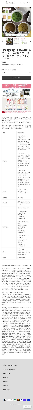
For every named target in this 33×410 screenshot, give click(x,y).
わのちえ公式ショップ (18, 404)
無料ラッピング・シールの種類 (9, 69)
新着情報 (5, 381)
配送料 (5, 64)
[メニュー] (30, 2)
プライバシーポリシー (9, 369)
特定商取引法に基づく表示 (10, 365)
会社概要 (5, 385)
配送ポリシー (6, 373)
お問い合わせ (6, 389)
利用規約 (5, 377)
